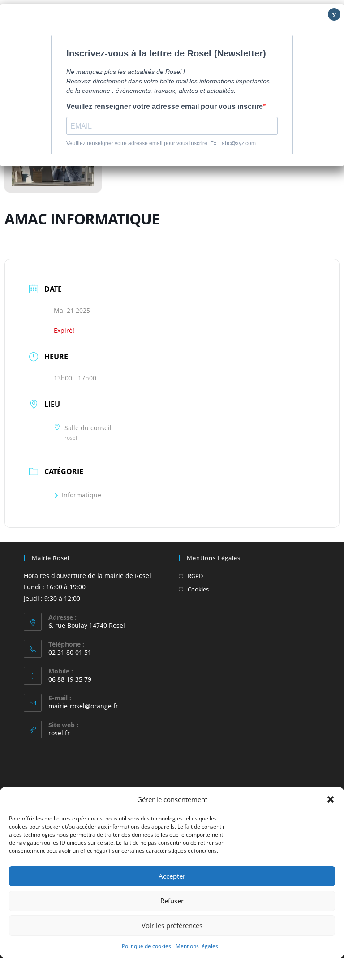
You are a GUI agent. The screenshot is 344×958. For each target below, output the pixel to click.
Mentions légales (197, 946)
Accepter (172, 876)
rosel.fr (59, 733)
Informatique (81, 495)
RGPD (195, 576)
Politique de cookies (146, 946)
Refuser (172, 900)
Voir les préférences (172, 925)
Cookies (198, 589)
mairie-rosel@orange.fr (83, 706)
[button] (330, 799)
